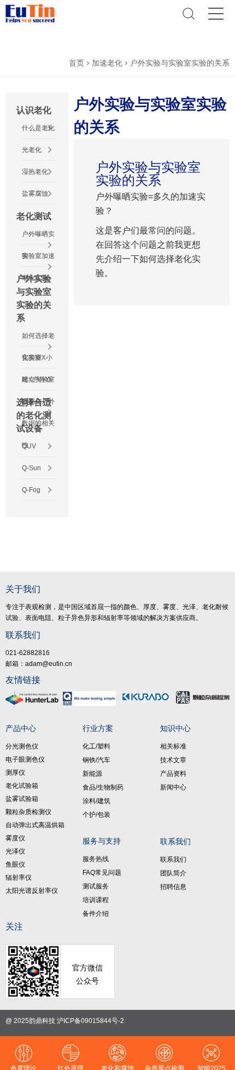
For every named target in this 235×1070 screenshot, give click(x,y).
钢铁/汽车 (96, 760)
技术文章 (173, 760)
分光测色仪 (21, 746)
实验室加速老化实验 (38, 267)
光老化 (32, 150)
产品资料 (173, 773)
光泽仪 (15, 851)
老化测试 (33, 216)
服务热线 (96, 859)
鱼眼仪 (15, 864)
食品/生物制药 (103, 787)
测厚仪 (15, 772)
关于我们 (22, 589)
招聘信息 (173, 887)
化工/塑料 (96, 746)
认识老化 (33, 110)
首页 (76, 63)
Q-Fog (31, 490)
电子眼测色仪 (25, 759)
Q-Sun (31, 468)
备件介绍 (96, 913)
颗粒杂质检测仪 (28, 812)
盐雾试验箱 (21, 799)
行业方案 (98, 728)
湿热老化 (35, 172)
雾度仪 (15, 838)
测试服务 (96, 886)
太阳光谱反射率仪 (31, 890)
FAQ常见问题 (102, 872)
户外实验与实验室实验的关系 (180, 63)
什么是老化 (38, 128)
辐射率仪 (18, 877)
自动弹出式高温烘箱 (34, 825)
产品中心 (20, 728)
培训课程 (96, 900)
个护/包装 (96, 814)
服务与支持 (102, 841)
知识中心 (175, 728)
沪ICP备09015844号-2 (90, 1021)
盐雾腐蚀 (35, 193)
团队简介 (173, 873)
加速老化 (107, 63)
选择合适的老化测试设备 (33, 415)
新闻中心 (173, 787)
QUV (29, 446)
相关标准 (173, 746)
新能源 (92, 773)
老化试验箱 (21, 786)
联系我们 (22, 635)
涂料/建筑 (96, 801)
